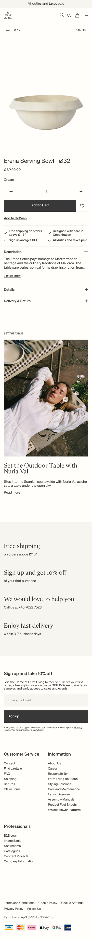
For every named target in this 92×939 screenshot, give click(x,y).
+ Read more (12, 276)
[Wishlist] (69, 15)
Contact (9, 763)
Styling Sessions (59, 784)
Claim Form (12, 789)
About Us (54, 763)
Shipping (10, 779)
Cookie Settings (72, 903)
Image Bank (12, 840)
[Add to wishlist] (82, 206)
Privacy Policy (13, 909)
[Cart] (77, 15)
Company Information (19, 861)
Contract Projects (16, 856)
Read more (12, 493)
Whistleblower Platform (64, 810)
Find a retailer (13, 768)
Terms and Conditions (19, 903)
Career (53, 768)
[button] (12, 31)
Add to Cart (40, 205)
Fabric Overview (59, 794)
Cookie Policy (48, 903)
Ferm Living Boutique (63, 779)
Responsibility (58, 773)
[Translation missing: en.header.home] (8, 15)
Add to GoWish (15, 218)
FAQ (7, 773)
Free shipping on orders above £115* (25, 233)
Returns (9, 784)
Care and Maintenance (64, 789)
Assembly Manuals (61, 799)
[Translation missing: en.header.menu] (85, 15)
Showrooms (12, 846)
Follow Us (34, 909)
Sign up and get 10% (23, 240)
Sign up (13, 716)
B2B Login (11, 835)
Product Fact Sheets (62, 804)
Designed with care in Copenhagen (68, 233)
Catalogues (12, 851)
